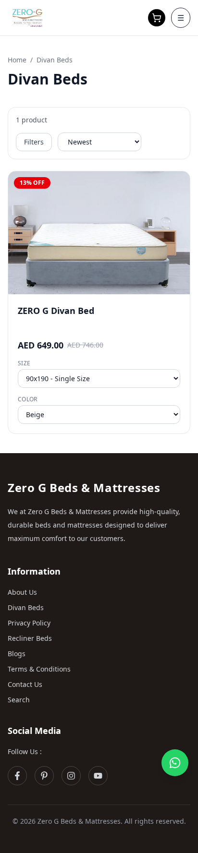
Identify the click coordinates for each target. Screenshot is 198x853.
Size (24, 363)
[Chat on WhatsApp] (174, 762)
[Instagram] (71, 775)
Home (17, 59)
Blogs (16, 653)
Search (19, 699)
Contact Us (25, 684)
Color (27, 399)
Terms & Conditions (39, 668)
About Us (22, 592)
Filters (34, 141)
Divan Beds (26, 607)
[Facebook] (17, 775)
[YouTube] (98, 775)
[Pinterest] (44, 775)
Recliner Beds (30, 638)
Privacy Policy (29, 622)
